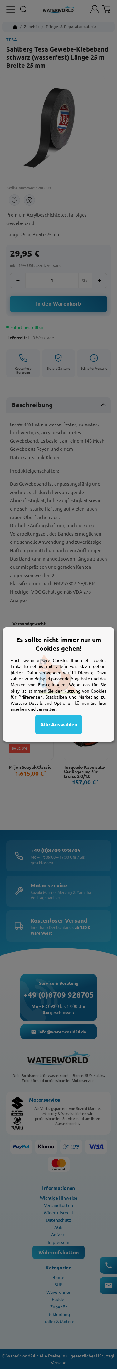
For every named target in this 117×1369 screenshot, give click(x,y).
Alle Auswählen (58, 724)
